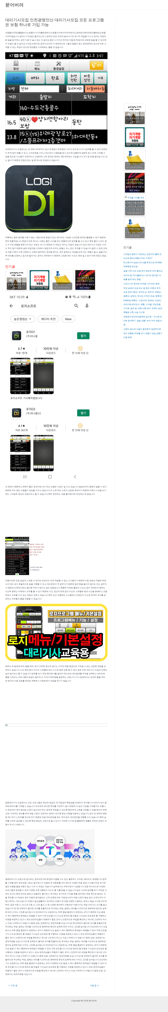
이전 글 (13, 985)
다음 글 (94, 985)
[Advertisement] (56, 517)
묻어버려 (14, 4)
